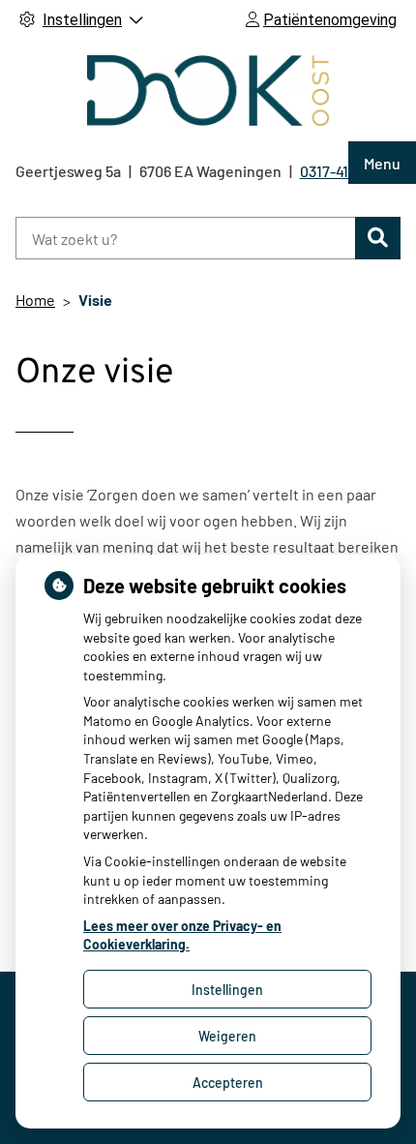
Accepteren (228, 1082)
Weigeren (227, 1036)
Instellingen (227, 989)
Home (35, 299)
